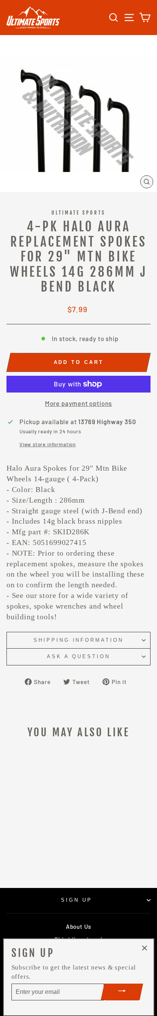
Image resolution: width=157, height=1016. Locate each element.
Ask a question (78, 656)
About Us (78, 926)
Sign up (76, 900)
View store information (47, 444)
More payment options (78, 403)
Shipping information (79, 640)
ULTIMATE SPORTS (78, 213)
